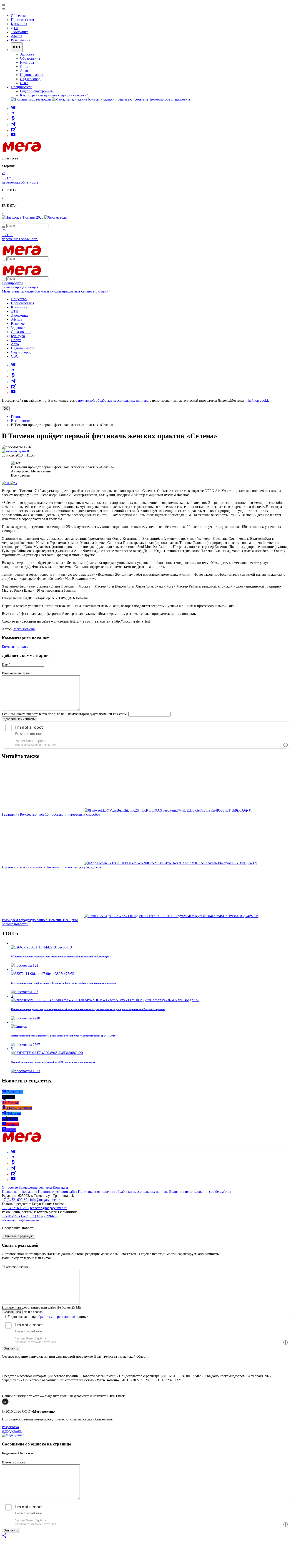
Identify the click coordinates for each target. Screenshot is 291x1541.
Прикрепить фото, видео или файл (41, 1307)
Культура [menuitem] (27, 62)
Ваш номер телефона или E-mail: (27, 1258)
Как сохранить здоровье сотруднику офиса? (54, 95)
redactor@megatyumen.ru (48, 1208)
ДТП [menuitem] (14, 28)
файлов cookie (258, 400)
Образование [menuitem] (30, 58)
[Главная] (54, 150)
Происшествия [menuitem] (22, 20)
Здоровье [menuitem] (27, 54)
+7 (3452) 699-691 (15, 1200)
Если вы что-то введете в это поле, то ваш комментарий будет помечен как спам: (65, 714)
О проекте (10, 1187)
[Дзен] (13, 114)
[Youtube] (13, 136)
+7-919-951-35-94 (15, 1216)
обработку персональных (56, 1317)
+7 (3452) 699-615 (44, 1216)
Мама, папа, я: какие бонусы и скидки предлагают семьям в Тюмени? (56, 291)
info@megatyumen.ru (45, 1200)
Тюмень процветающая (20, 287)
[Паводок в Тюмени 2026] (23, 217)
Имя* (6, 664)
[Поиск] (3, 222)
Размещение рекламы (35, 1187)
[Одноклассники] (13, 119)
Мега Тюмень (24, 629)
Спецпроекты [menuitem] (21, 87)
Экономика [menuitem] (19, 32)
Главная (17, 417)
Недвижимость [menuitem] (31, 75)
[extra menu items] (17, 47)
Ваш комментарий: (16, 673)
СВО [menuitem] (24, 83)
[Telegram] (13, 125)
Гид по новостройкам (36, 91)
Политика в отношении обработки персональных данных (123, 1191)
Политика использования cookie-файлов (200, 1191)
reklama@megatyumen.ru (20, 1220)
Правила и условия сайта (57, 1191)
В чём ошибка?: (14, 1462)
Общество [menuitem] (19, 16)
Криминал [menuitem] (19, 24)
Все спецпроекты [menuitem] (177, 99)
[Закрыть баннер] (3, 5)
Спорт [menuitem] (25, 66)
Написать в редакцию (18, 1236)
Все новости (20, 421)
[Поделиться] (4, 1537)
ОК (6, 408)
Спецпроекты (12, 283)
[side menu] (3, 9)
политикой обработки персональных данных (113, 400)
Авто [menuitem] (24, 71)
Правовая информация (19, 1191)
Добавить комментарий (19, 719)
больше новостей (15, 924)
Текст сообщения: (15, 1267)
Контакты (60, 1187)
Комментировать (15, 646)
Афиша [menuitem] (16, 36)
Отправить (11, 1348)
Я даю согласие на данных (47, 1317)
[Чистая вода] (55, 217)
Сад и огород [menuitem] (30, 79)
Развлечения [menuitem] (20, 40)
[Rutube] (13, 130)
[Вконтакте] (13, 108)
